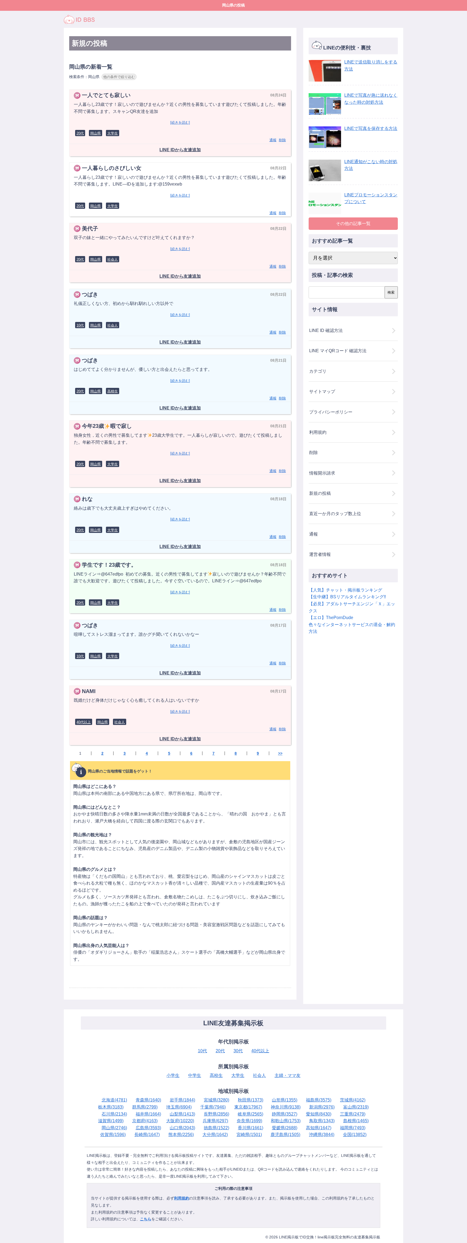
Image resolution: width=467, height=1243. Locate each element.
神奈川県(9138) (286, 1107)
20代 (80, 133)
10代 (80, 325)
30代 (238, 1051)
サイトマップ (322, 391)
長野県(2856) (216, 1114)
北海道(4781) (114, 1100)
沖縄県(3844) (321, 1134)
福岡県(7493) (352, 1128)
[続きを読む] (180, 122)
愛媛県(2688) (284, 1128)
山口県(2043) (182, 1128)
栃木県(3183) (111, 1107)
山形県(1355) (284, 1100)
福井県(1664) (148, 1114)
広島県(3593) (148, 1128)
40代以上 (83, 722)
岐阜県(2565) (250, 1114)
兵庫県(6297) (215, 1120)
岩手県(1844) (182, 1100)
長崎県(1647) (147, 1134)
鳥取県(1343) (322, 1120)
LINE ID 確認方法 (326, 330)
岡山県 (95, 133)
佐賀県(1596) (113, 1134)
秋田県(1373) (250, 1100)
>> (280, 753)
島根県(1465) (356, 1120)
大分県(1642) (215, 1134)
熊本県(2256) (181, 1134)
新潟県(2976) (322, 1107)
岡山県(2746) (114, 1128)
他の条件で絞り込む (119, 77)
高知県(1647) (318, 1128)
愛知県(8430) (318, 1114)
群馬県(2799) (145, 1107)
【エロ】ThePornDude (331, 617)
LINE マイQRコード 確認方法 (337, 350)
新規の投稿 (320, 493)
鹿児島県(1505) (285, 1134)
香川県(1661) (250, 1128)
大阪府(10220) (180, 1120)
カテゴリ (317, 371)
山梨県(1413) (182, 1114)
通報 (272, 140)
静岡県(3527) (284, 1114)
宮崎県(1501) (249, 1134)
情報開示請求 (322, 473)
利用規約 (317, 432)
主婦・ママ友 (288, 1075)
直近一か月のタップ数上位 (335, 513)
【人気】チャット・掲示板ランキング (345, 590)
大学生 (112, 133)
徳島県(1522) (216, 1128)
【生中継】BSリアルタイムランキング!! (347, 596)
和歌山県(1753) (286, 1120)
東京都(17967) (248, 1107)
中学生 (194, 1075)
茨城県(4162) (352, 1100)
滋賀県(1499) (111, 1120)
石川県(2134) (114, 1114)
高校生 (112, 391)
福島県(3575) (318, 1100)
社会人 (112, 259)
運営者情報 (320, 554)
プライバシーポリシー (330, 412)
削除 (282, 140)
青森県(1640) (148, 1100)
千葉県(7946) (213, 1107)
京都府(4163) (145, 1120)
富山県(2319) (356, 1107)
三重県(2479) (352, 1114)
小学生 (172, 1075)
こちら (145, 1219)
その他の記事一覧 (353, 223)
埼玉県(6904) (179, 1107)
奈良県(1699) (249, 1120)
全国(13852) (354, 1134)
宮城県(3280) (216, 1100)
